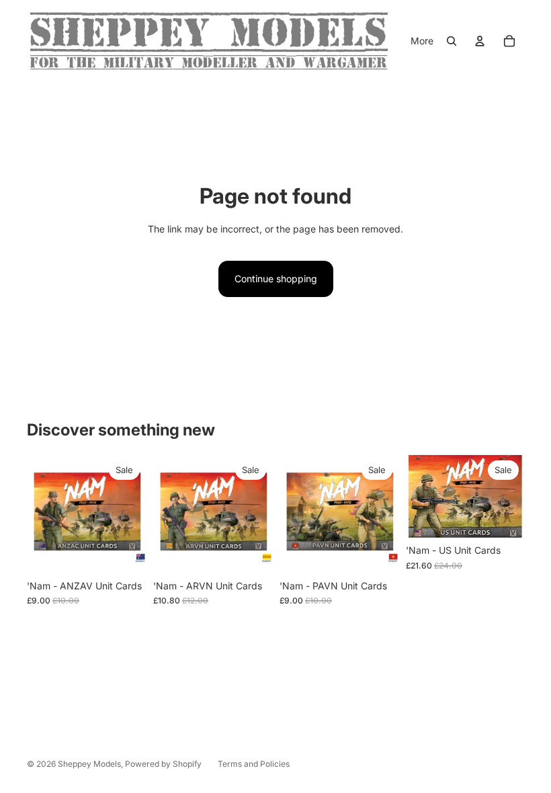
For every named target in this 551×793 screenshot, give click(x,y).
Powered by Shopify (163, 764)
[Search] (451, 41)
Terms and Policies (254, 764)
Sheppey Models (89, 764)
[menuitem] (422, 41)
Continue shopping (276, 278)
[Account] (480, 41)
